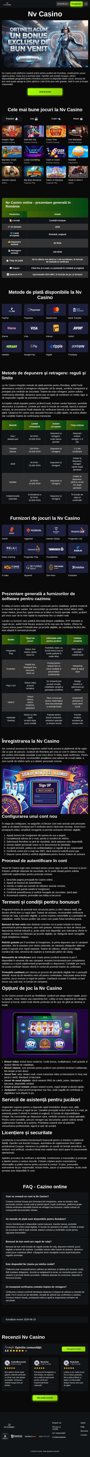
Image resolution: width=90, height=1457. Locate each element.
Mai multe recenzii (45, 1398)
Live (32, 119)
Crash (54, 119)
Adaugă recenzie (74, 1349)
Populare (10, 119)
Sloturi (76, 119)
